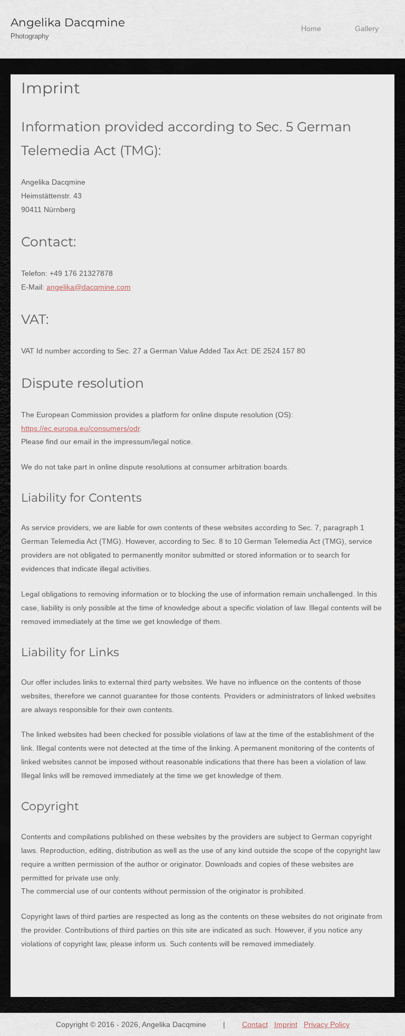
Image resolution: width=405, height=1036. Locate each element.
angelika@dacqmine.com (88, 287)
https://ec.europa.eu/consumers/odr (80, 428)
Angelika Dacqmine (68, 22)
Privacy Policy (327, 1024)
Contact (255, 1024)
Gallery (367, 29)
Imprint (285, 1024)
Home (311, 29)
